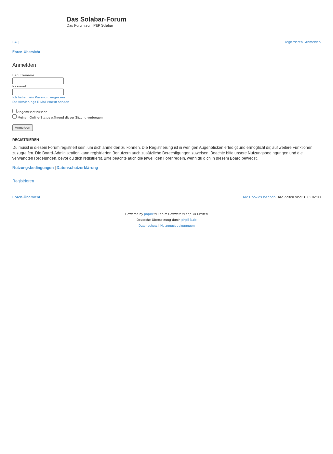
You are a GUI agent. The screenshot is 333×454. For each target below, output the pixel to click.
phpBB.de (189, 219)
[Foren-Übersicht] (39, 21)
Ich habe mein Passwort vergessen (38, 97)
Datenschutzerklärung (77, 167)
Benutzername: (23, 75)
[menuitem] (16, 42)
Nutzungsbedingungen (33, 167)
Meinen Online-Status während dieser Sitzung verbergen (60, 117)
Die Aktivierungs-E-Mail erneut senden (40, 102)
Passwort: (19, 86)
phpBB (149, 214)
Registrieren (23, 181)
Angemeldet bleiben (32, 112)
